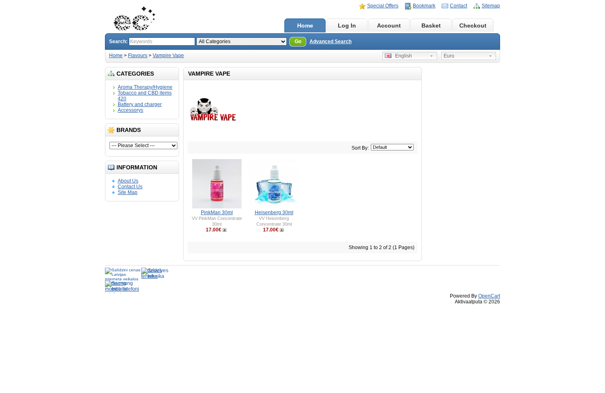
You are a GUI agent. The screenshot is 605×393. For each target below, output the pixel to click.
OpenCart (489, 296)
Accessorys (130, 110)
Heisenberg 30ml (274, 212)
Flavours (137, 55)
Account (389, 25)
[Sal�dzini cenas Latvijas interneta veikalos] (123, 274)
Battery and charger (140, 104)
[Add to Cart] (225, 230)
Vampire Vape (168, 55)
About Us (128, 181)
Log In (347, 25)
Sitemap (491, 6)
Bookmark (424, 6)
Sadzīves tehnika (151, 273)
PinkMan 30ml (217, 212)
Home (305, 25)
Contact (458, 6)
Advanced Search (330, 41)
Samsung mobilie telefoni (122, 286)
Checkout (472, 25)
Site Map (127, 192)
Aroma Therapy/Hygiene (145, 87)
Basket (431, 25)
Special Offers (382, 6)
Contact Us (130, 187)
